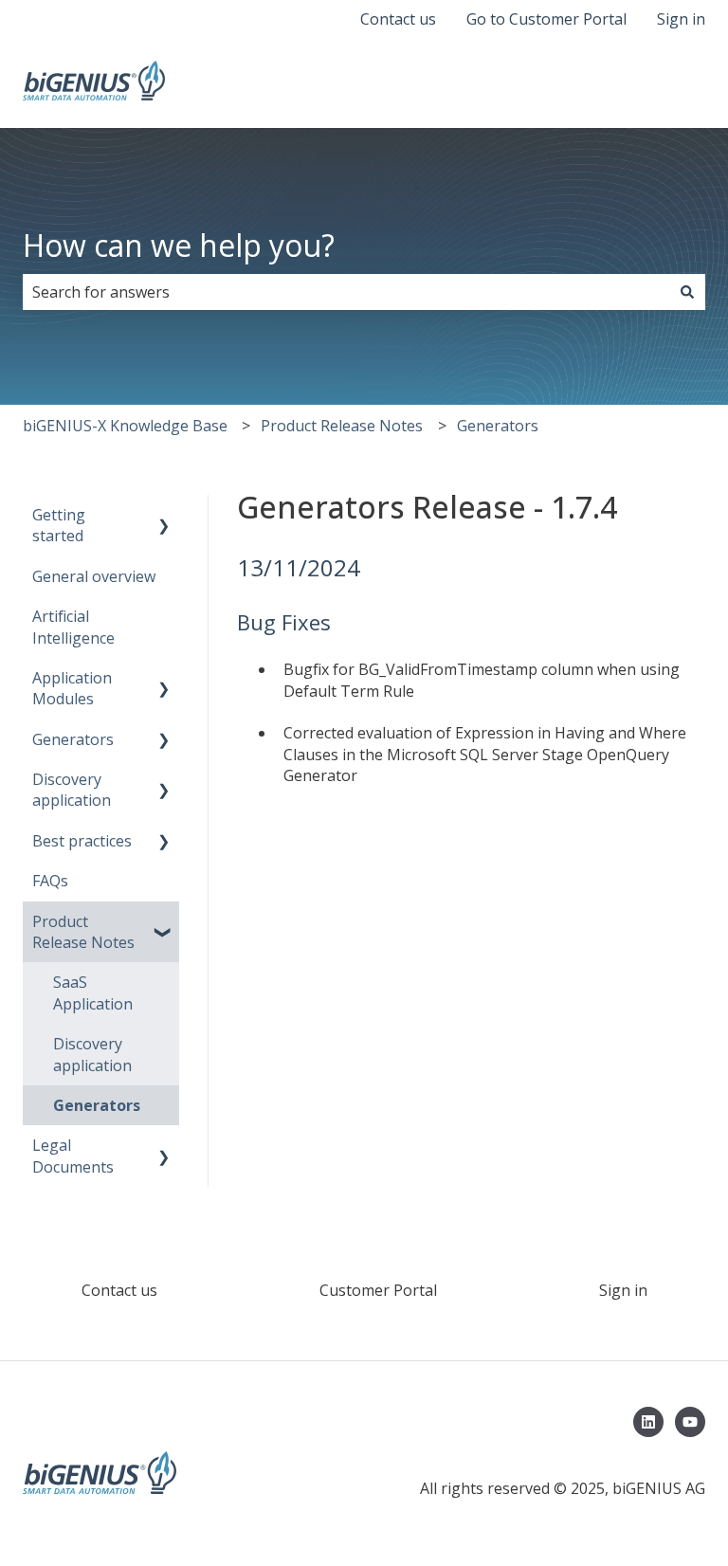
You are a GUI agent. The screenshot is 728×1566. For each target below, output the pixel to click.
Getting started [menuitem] (58, 525)
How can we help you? (179, 245)
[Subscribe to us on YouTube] (690, 1422)
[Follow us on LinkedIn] (648, 1422)
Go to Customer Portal (546, 19)
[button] (164, 516)
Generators (497, 425)
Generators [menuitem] (73, 739)
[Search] (687, 292)
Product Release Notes (342, 425)
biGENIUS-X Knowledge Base (125, 425)
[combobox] (346, 292)
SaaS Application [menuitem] (93, 992)
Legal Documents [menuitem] (73, 1155)
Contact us (398, 19)
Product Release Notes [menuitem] (83, 932)
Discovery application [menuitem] (71, 789)
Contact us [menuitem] (119, 1290)
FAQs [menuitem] (50, 880)
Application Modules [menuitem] (72, 688)
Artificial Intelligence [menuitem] (73, 626)
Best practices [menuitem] (82, 840)
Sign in (681, 19)
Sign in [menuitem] (623, 1290)
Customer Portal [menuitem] (378, 1290)
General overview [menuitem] (93, 576)
